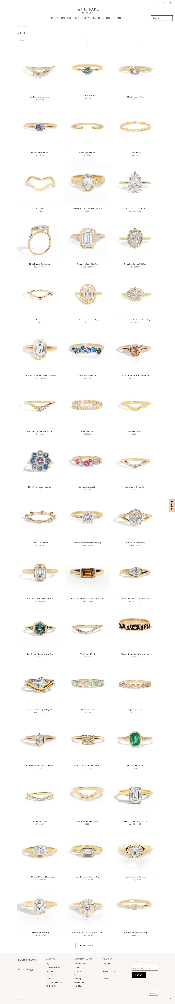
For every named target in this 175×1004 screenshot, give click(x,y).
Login (162, 2)
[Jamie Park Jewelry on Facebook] (19, 970)
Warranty (77, 979)
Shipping (77, 967)
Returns (77, 975)
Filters (22, 40)
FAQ (47, 964)
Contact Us (107, 964)
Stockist (49, 975)
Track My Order (80, 964)
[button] (69, 18)
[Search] (170, 18)
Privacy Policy (108, 975)
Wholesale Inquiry (52, 986)
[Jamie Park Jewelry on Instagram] (23, 970)
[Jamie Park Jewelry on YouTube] (32, 970)
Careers (106, 979)
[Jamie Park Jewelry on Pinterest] (27, 970)
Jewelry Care (79, 982)
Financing (49, 971)
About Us (106, 967)
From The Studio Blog (54, 982)
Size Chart (78, 986)
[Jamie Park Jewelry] (87, 10)
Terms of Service (109, 971)
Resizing (77, 971)
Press (48, 979)
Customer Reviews (53, 967)
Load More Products (87, 945)
